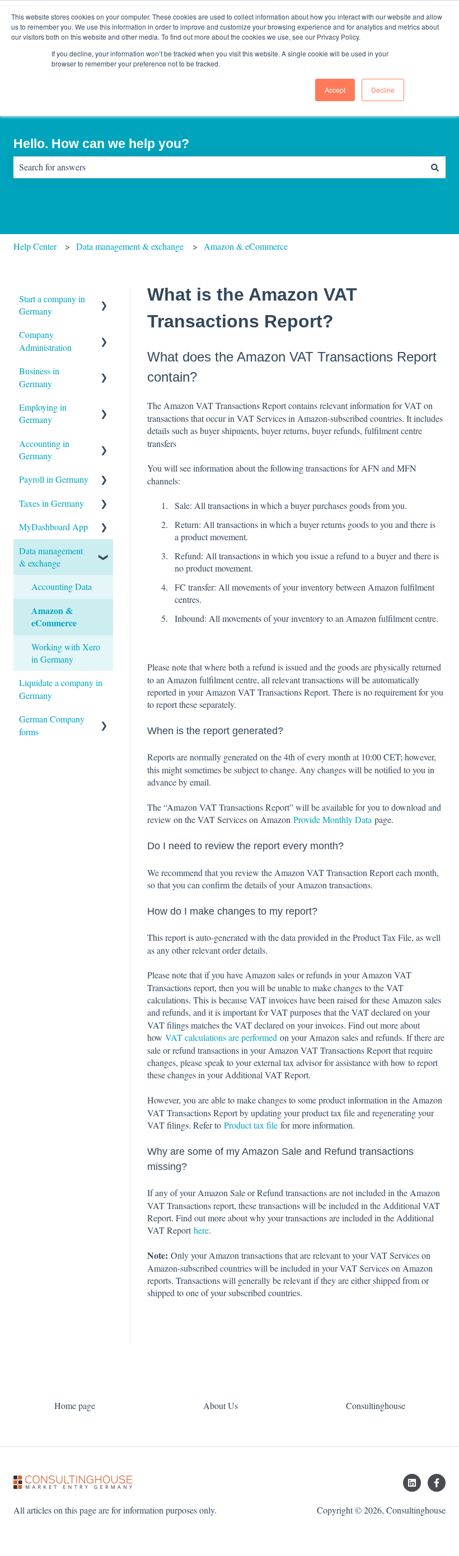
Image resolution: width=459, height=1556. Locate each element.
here (201, 1230)
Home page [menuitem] (74, 1405)
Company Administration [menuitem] (45, 341)
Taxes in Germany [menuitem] (51, 503)
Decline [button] (383, 89)
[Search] (435, 167)
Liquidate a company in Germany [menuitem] (60, 689)
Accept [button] (335, 89)
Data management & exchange (130, 246)
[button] (104, 299)
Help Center (35, 246)
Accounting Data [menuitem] (61, 586)
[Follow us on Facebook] (437, 1483)
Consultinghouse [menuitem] (375, 1405)
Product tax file (251, 1125)
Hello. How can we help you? (101, 143)
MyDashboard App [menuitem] (53, 526)
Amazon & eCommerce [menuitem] (54, 616)
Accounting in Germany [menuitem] (44, 449)
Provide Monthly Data (332, 819)
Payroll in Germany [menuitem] (53, 479)
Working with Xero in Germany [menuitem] (65, 653)
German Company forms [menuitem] (52, 725)
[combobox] (218, 167)
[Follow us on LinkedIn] (412, 1483)
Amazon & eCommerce (246, 246)
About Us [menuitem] (220, 1405)
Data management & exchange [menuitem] (51, 557)
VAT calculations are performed (221, 1037)
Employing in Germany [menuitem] (43, 413)
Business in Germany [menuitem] (39, 377)
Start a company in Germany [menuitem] (52, 305)
